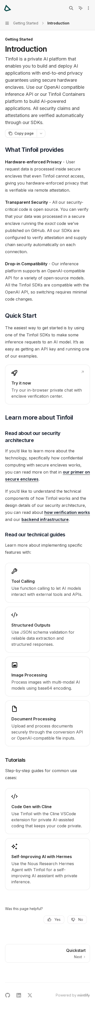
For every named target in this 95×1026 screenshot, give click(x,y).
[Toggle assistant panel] (80, 8)
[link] (47, 384)
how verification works (67, 512)
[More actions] (88, 8)
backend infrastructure (45, 519)
